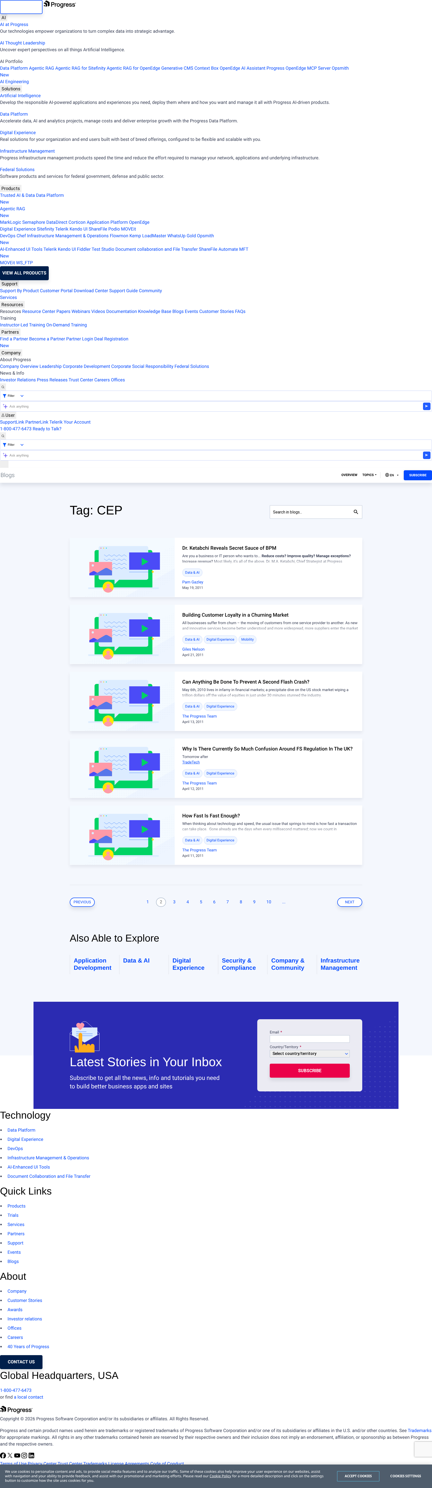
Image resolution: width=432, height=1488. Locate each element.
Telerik (61, 229)
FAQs (240, 311)
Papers (63, 311)
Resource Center (38, 311)
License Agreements (128, 1464)
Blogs (178, 311)
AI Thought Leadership (22, 43)
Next (349, 902)
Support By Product (19, 290)
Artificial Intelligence (20, 95)
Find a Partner (14, 339)
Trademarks (420, 1430)
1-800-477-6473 (16, 429)
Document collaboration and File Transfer (156, 249)
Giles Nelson (193, 649)
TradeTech (191, 762)
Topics (368, 475)
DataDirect (56, 222)
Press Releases (52, 380)
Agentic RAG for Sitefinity (80, 68)
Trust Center (80, 380)
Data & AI (192, 573)
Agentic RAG (41, 68)
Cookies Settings (405, 1476)
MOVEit (128, 229)
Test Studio (103, 249)
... (284, 902)
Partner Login (79, 339)
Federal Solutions (17, 169)
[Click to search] (356, 512)
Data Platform (14, 68)
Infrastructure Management (27, 151)
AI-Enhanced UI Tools (21, 249)
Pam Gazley (192, 582)
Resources (12, 304)
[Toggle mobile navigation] (4, 464)
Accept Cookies (358, 1476)
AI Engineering (14, 81)
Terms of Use (13, 1464)
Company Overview (19, 366)
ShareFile (98, 229)
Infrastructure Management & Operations (68, 236)
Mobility (247, 640)
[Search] (3, 387)
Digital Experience (18, 132)
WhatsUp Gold (181, 236)
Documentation (121, 311)
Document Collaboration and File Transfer (49, 1176)
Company (11, 352)
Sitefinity (45, 229)
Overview (350, 475)
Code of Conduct (167, 1464)
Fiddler (84, 249)
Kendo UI (79, 229)
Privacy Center (42, 1464)
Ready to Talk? (47, 429)
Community (150, 290)
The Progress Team (199, 716)
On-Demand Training (66, 325)
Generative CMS (177, 68)
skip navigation (21, 6)
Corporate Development (86, 366)
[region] (216, 1476)
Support (10, 283)
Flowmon (119, 236)
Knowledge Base (154, 311)
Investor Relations (18, 380)
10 (268, 902)
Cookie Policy (220, 1476)
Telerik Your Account (69, 422)
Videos (98, 311)
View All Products (24, 273)
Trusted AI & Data (17, 195)
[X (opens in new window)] (10, 1457)
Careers (102, 380)
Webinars (81, 311)
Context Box (206, 68)
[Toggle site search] (3, 436)
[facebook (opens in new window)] (3, 1457)
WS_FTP (24, 262)
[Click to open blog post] (122, 567)
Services (8, 297)
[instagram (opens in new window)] (24, 1457)
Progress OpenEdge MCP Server (298, 68)
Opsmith (174, 72)
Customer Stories (216, 311)
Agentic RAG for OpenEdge (133, 68)
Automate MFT (124, 253)
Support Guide (123, 290)
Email (275, 1032)
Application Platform (107, 222)
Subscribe (417, 475)
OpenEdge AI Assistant (243, 68)
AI (4, 17)
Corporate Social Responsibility (142, 366)
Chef (21, 236)
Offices (118, 380)
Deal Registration (64, 342)
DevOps (8, 236)
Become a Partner (47, 339)
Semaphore (33, 222)
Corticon (77, 222)
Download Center (91, 290)
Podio (114, 229)
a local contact (28, 1397)
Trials (13, 1215)
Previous (82, 902)
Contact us (21, 1362)
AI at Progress (14, 24)
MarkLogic (10, 222)
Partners (10, 332)
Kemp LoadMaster (148, 236)
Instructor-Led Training (22, 325)
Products (11, 188)
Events (191, 311)
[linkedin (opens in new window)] (31, 1457)
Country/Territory (284, 1047)
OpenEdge (139, 222)
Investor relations (25, 1319)
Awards (15, 1309)
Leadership (51, 366)
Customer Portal (56, 290)
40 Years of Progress (28, 1346)
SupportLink (12, 422)
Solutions (11, 88)
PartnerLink (36, 422)
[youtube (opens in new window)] (17, 1457)
